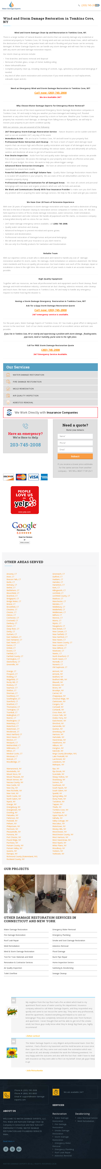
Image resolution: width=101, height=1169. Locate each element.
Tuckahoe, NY (58, 812)
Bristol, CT (11, 604)
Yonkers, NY (57, 851)
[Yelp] (12, 1149)
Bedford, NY (57, 676)
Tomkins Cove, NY (60, 810)
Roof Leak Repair (11, 940)
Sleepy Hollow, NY (60, 777)
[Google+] (19, 1149)
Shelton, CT (11, 690)
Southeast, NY (58, 785)
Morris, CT (56, 620)
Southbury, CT (13, 696)
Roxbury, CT (12, 685)
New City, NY (12, 788)
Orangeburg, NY (13, 807)
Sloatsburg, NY (58, 779)
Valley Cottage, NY (60, 821)
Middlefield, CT (58, 609)
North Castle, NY (14, 796)
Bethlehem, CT (13, 590)
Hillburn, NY (57, 745)
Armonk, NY (57, 674)
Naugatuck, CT (58, 626)
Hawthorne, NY (58, 742)
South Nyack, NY (59, 788)
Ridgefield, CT (12, 679)
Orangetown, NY (14, 810)
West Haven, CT (13, 737)
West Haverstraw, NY (61, 840)
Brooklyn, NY (58, 690)
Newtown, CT (58, 650)
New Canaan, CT (59, 631)
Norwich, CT (57, 664)
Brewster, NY (58, 685)
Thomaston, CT (13, 707)
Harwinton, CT (58, 585)
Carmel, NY (57, 693)
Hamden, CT (57, 582)
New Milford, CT (59, 648)
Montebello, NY (13, 771)
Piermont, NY (12, 829)
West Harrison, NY (60, 837)
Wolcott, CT (12, 759)
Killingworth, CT (59, 590)
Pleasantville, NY (14, 831)
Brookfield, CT (13, 607)
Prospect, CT (12, 674)
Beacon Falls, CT (14, 579)
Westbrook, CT (13, 731)
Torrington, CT (13, 709)
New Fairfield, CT (59, 634)
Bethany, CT (12, 585)
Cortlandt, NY (58, 709)
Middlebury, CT (58, 607)
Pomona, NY (12, 834)
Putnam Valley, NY (14, 848)
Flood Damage (58, 951)
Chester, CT (12, 612)
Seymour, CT (12, 687)
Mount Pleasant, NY (15, 777)
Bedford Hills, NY (59, 679)
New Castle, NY (13, 785)
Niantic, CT (57, 653)
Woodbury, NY (58, 848)
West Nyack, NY (59, 842)
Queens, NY (12, 851)
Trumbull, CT (12, 712)
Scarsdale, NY (58, 774)
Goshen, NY (57, 729)
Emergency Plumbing (61, 935)
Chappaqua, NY (59, 696)
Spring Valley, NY (59, 796)
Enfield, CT (11, 648)
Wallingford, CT (13, 715)
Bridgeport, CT (13, 598)
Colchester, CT (13, 618)
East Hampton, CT (14, 639)
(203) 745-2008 (89, 5)
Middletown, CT (59, 612)
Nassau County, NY (15, 782)
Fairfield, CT (12, 653)
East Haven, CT (13, 642)
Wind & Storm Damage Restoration (19, 951)
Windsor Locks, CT (14, 753)
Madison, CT (57, 598)
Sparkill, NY (57, 793)
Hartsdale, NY (58, 737)
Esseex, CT (11, 650)
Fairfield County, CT (15, 656)
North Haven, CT (59, 659)
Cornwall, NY (57, 707)
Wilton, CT (11, 751)
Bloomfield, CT (13, 593)
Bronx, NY (56, 687)
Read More (8, 1141)
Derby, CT (11, 631)
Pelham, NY (12, 823)
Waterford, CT (13, 726)
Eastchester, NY (59, 720)
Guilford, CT (57, 576)
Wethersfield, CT (14, 745)
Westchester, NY (59, 831)
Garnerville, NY (58, 726)
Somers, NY (57, 782)
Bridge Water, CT (14, 601)
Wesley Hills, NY (59, 829)
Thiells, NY (56, 807)
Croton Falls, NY (59, 715)
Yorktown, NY (58, 853)
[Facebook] (5, 1149)
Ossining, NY (12, 812)
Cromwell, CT (12, 620)
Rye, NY (55, 768)
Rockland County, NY (15, 859)
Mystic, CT (56, 623)
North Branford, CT (60, 656)
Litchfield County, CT (61, 596)
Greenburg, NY (58, 731)
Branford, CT (12, 596)
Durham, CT (12, 634)
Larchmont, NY (58, 759)
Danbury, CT (12, 623)
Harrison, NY (57, 734)
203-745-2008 (25, 444)
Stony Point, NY (59, 799)
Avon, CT (10, 576)
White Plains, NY (59, 845)
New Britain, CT (59, 629)
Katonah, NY (57, 751)
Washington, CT (13, 720)
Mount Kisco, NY (14, 774)
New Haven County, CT (62, 642)
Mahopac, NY (58, 764)
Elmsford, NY (58, 723)
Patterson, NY (13, 818)
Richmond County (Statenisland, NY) (22, 856)
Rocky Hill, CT (12, 682)
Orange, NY (11, 804)
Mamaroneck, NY (14, 768)
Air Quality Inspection (26, 395)
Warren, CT (11, 718)
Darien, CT (11, 626)
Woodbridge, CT (13, 762)
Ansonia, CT (12, 574)
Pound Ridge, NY (14, 840)
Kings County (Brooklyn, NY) (64, 753)
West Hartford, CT (14, 734)
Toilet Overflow (10, 973)
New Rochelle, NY (14, 790)
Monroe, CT (57, 618)
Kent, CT (56, 587)
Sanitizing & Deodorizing (62, 968)
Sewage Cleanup (59, 973)
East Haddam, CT (14, 637)
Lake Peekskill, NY (60, 756)
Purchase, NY (12, 842)
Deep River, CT (13, 629)
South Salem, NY (59, 790)
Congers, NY (57, 704)
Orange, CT (11, 671)
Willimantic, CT (13, 748)
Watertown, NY (58, 826)
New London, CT (59, 645)
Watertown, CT (13, 729)
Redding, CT (12, 676)
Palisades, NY (12, 815)
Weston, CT (12, 740)
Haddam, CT (57, 579)
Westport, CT (12, 742)
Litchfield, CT (58, 593)
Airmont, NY (57, 671)
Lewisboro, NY (58, 762)
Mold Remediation (23, 388)
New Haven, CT (59, 639)
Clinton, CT (11, 615)
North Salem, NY (14, 799)
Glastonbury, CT (13, 661)
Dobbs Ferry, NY (59, 718)
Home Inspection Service (63, 962)
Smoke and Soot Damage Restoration (68, 940)
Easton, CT (11, 645)
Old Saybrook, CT (59, 667)
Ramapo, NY (12, 853)
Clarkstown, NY (58, 701)
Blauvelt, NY (57, 682)
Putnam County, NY (15, 845)
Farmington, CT (13, 659)
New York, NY (12, 793)
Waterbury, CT (13, 723)
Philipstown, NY (13, 826)
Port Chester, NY (14, 837)
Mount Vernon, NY (14, 779)
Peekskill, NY (12, 821)
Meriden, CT (57, 604)
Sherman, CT (12, 693)
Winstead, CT (12, 756)
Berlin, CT (11, 582)
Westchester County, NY (62, 834)
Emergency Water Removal (64, 929)
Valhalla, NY (57, 818)
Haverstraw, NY (59, 740)
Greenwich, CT (58, 574)
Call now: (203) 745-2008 (50, 92)
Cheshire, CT (12, 609)
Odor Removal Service (87, 1118)
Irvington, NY (58, 748)
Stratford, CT (12, 704)
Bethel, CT (11, 587)
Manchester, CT (59, 601)
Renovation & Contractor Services (18, 962)
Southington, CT (13, 698)
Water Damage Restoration (28, 374)
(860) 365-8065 (30, 1093)
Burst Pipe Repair (59, 957)
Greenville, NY (12, 664)
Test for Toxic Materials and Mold (18, 957)
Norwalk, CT (57, 661)
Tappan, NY (57, 804)
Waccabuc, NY (58, 823)
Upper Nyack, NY (59, 815)
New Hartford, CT (60, 637)
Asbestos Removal (23, 402)
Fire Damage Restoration (27, 381)
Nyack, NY (11, 801)
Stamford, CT (12, 701)
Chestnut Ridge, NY (60, 698)
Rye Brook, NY (58, 771)
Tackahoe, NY (58, 801)
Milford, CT (57, 615)
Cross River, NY (59, 712)
